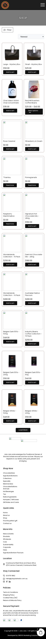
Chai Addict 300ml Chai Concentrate (11, 101)
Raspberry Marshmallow (9, 214)
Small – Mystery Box (33, 64)
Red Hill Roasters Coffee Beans (32, 101)
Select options (33, 111)
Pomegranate (31, 177)
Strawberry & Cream (33, 141)
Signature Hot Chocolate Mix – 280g (32, 215)
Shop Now (8, 468)
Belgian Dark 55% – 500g (11, 332)
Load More (23, 430)
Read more (10, 185)
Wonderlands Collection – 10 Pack (11, 294)
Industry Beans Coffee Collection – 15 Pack (33, 333)
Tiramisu (7, 177)
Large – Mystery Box (11, 64)
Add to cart (10, 72)
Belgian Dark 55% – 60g (33, 373)
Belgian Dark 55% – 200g (11, 373)
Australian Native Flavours (32, 294)
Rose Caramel (9, 141)
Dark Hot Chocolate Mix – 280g (33, 255)
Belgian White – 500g (9, 411)
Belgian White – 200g (31, 411)
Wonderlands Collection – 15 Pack (11, 255)
